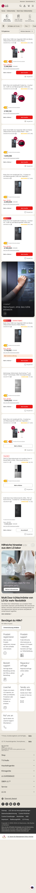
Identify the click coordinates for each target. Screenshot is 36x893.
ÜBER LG (5, 781)
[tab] (7, 18)
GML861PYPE (7, 376)
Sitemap (4, 810)
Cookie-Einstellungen (8, 816)
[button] (20, 6)
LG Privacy (25, 819)
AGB (27, 816)
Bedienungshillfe (15, 819)
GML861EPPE (7, 501)
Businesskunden (29, 1)
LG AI (3, 792)
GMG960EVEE (7, 224)
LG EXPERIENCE (7, 776)
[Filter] (3, 26)
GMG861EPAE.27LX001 (9, 42)
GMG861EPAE (7, 326)
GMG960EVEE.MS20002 (10, 88)
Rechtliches (20, 816)
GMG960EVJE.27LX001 (9, 423)
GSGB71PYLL (7, 462)
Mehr (30, 736)
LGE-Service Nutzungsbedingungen (19, 810)
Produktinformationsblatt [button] (14, 107)
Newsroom (22, 1)
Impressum (4, 819)
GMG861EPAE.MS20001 (9, 133)
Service (4, 787)
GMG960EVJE (7, 178)
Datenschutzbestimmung (9, 813)
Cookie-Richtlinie (24, 813)
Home (3, 11)
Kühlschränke (11, 11)
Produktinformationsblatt (19, 61)
